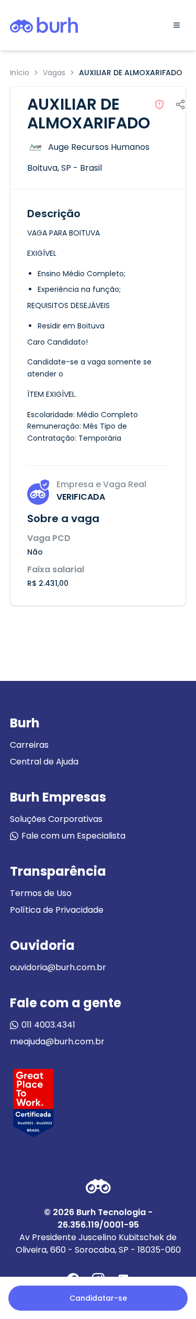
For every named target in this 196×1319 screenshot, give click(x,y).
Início (19, 72)
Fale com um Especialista (73, 836)
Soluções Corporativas (56, 819)
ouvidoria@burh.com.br (58, 967)
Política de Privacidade (56, 910)
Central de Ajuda (44, 762)
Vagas (54, 72)
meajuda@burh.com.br (57, 1041)
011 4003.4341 (48, 1025)
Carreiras (29, 745)
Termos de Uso (41, 893)
